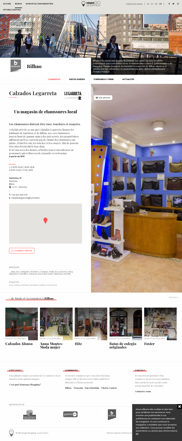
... (9, 272)
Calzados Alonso (19, 343)
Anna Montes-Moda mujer (51, 345)
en (156, 4)
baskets (42, 285)
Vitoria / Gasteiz (12, 9)
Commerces (54, 79)
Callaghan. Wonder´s (29, 272)
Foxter (149, 343)
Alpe (13, 272)
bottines (25, 285)
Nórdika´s (24, 274)
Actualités (128, 79)
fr (160, 4)
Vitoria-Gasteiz (109, 387)
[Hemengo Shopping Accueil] (91, 3)
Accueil (7, 3)
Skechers (58, 274)
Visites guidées (77, 79)
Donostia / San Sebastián (39, 3)
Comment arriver (23, 250)
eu (152, 4)
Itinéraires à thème (104, 79)
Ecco (57, 272)
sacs (11, 285)
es (148, 4)
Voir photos (104, 97)
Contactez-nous (134, 4)
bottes (17, 285)
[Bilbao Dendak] (111, 414)
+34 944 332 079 (19, 195)
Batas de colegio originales (122, 345)
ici (137, 434)
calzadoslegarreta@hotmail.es (25, 198)
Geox (70, 272)
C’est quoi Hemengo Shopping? (25, 384)
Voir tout (173, 297)
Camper (44, 272)
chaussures (51, 285)
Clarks (51, 272)
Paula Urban (47, 274)
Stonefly (67, 274)
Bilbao (18, 3)
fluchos (63, 272)
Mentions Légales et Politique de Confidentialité (125, 433)
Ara (17, 272)
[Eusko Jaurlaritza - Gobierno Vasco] (29, 414)
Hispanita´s (14, 274)
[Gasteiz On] (70, 414)
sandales (33, 285)
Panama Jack (35, 274)
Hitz (78, 343)
